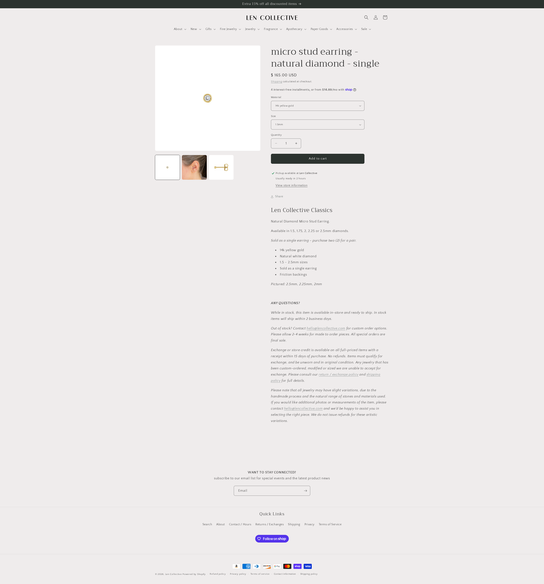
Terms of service (260, 574)
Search (207, 524)
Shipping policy (309, 574)
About (220, 524)
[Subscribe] (305, 491)
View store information (291, 185)
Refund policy (218, 574)
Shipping (276, 81)
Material (276, 97)
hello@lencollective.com (326, 328)
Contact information (285, 574)
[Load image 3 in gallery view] (221, 167)
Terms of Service (330, 524)
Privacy (309, 524)
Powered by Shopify (194, 574)
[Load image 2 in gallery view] (194, 167)
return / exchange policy (338, 374)
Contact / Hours (240, 524)
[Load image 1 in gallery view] (167, 167)
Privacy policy (238, 574)
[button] (179, 29)
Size (273, 116)
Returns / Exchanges (269, 524)
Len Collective (173, 574)
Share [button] (279, 196)
